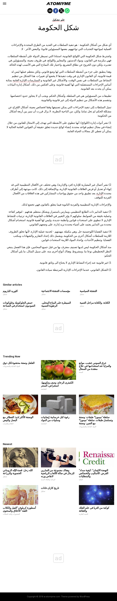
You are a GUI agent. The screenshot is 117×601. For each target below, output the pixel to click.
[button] (4, 4)
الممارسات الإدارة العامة (26, 80)
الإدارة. (99, 193)
